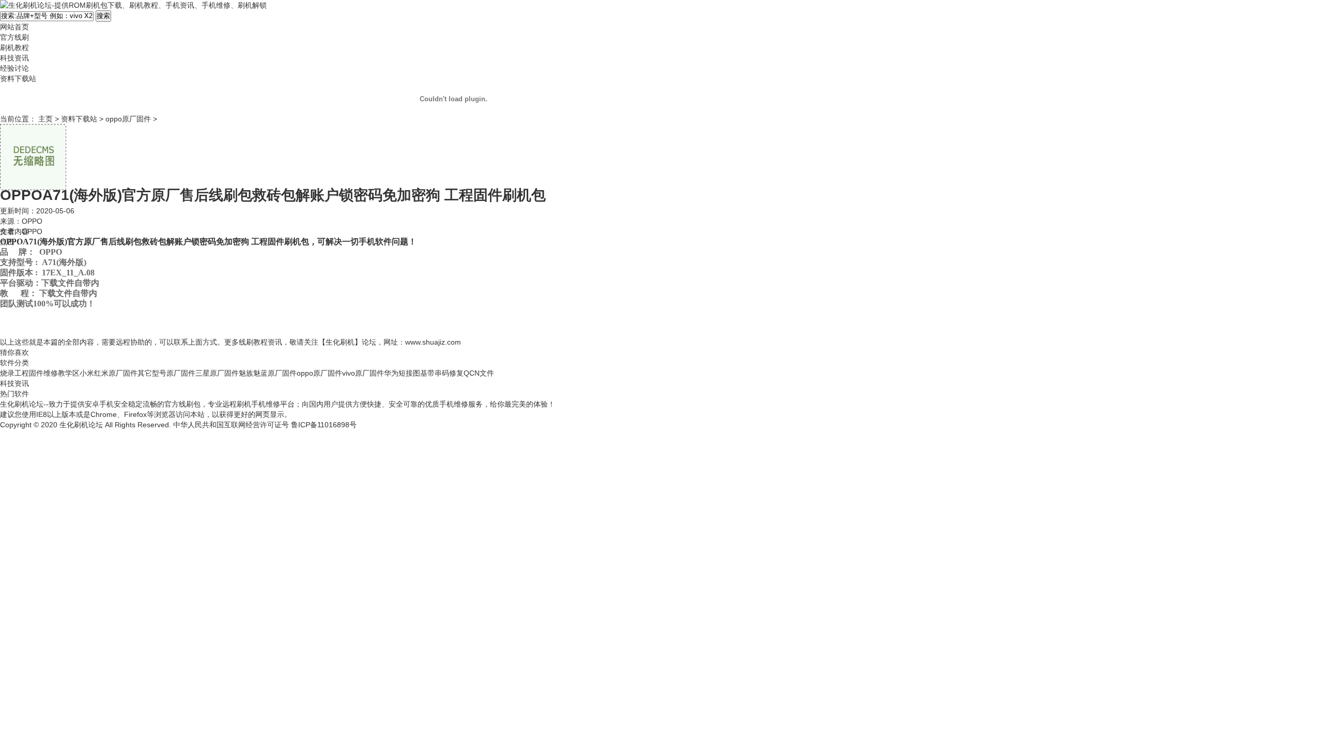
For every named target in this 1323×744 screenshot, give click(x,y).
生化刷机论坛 (81, 425)
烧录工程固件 (21, 373)
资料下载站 (79, 119)
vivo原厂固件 (363, 373)
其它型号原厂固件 (166, 373)
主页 (45, 119)
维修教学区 (61, 373)
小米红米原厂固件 (108, 373)
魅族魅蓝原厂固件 (268, 373)
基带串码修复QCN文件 (457, 373)
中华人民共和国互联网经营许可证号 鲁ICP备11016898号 (265, 425)
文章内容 (14, 231)
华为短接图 (402, 373)
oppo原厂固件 (128, 119)
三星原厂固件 (217, 373)
